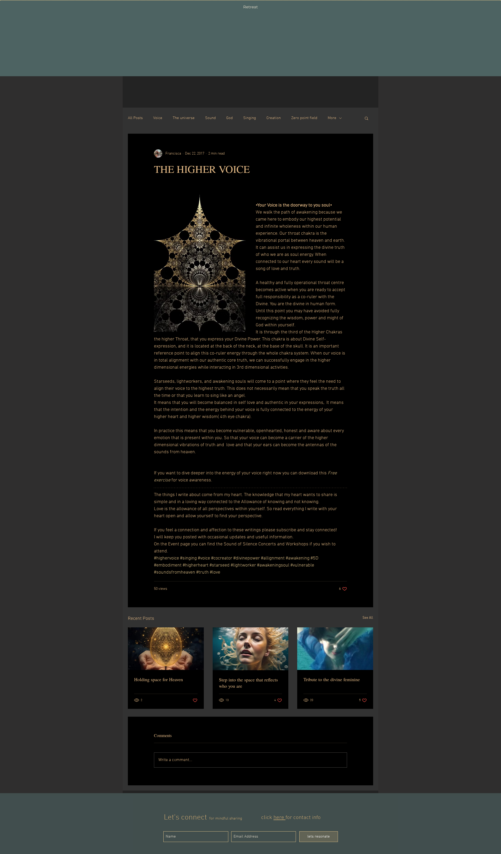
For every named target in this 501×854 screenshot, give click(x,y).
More (332, 118)
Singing (249, 118)
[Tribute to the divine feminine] (335, 648)
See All (367, 618)
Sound (210, 118)
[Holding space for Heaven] (166, 648)
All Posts (135, 118)
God (229, 118)
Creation (273, 118)
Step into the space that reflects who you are (248, 682)
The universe (184, 118)
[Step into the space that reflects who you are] (251, 648)
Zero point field (304, 118)
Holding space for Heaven (158, 679)
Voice (157, 118)
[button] (366, 118)
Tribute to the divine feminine (331, 679)
